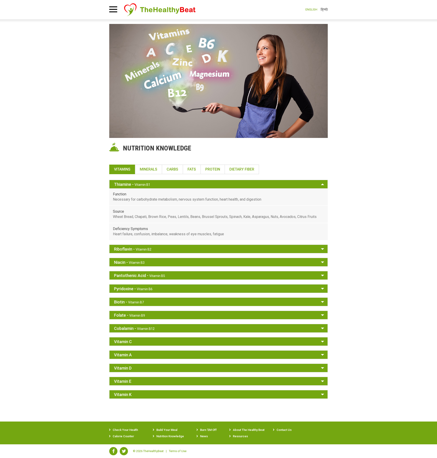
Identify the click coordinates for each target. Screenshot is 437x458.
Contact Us (284, 430)
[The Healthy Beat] (160, 9)
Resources (240, 436)
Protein (212, 169)
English (311, 9)
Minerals (148, 169)
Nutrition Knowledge (170, 436)
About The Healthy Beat (248, 430)
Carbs (172, 169)
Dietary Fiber (241, 169)
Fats (192, 169)
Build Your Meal (166, 430)
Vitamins (122, 169)
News (204, 436)
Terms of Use (177, 451)
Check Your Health (125, 430)
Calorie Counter (123, 436)
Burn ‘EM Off (208, 430)
